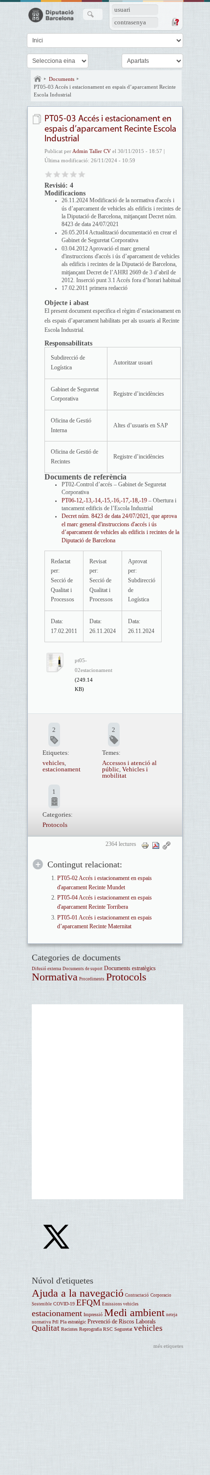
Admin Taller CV (91, 151)
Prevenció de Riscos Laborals (121, 1322)
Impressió (93, 1314)
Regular (57, 173)
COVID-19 (64, 1303)
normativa (41, 1322)
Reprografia (90, 1329)
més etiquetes (168, 1346)
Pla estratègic (73, 1321)
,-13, (87, 501)
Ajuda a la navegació (78, 1293)
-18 (134, 501)
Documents (61, 79)
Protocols (54, 824)
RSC (108, 1329)
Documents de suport (83, 968)
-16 (115, 501)
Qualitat (46, 1328)
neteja (171, 1314)
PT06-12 (72, 501)
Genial (82, 173)
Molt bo (73, 173)
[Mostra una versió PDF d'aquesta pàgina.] (156, 845)
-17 (124, 501)
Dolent (48, 173)
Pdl (55, 1322)
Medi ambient (134, 1312)
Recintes (69, 1329)
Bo (65, 173)
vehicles (53, 762)
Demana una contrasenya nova (174, 22)
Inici (38, 79)
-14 (97, 501)
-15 (106, 501)
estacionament (61, 769)
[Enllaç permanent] (166, 845)
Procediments (92, 979)
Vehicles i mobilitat (125, 772)
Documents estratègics (130, 968)
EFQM (88, 1302)
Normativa (55, 977)
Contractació (137, 1295)
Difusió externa (46, 968)
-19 (143, 501)
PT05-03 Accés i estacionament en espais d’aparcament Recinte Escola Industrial (105, 90)
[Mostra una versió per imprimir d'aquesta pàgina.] (145, 845)
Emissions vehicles (120, 1304)
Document (38, 119)
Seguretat (123, 1329)
